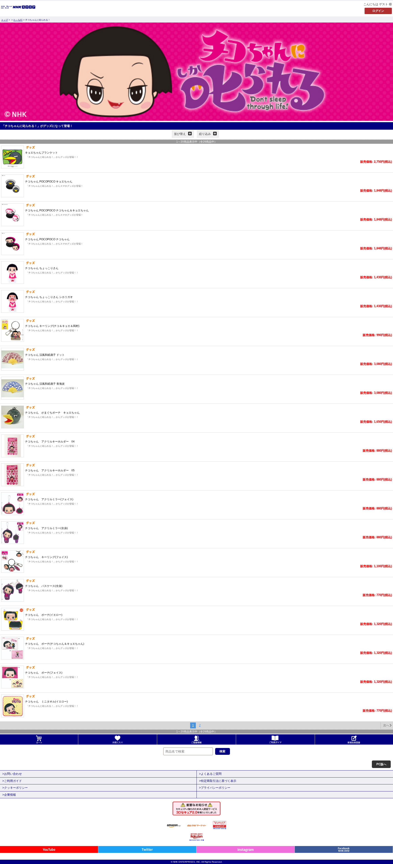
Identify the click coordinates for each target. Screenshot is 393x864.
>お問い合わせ (12, 774)
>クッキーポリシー (15, 787)
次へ (386, 725)
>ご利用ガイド (12, 781)
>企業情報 (9, 794)
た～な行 (18, 20)
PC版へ (381, 764)
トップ (4, 20)
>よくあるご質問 (210, 774)
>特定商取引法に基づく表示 (217, 781)
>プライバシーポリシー (214, 787)
